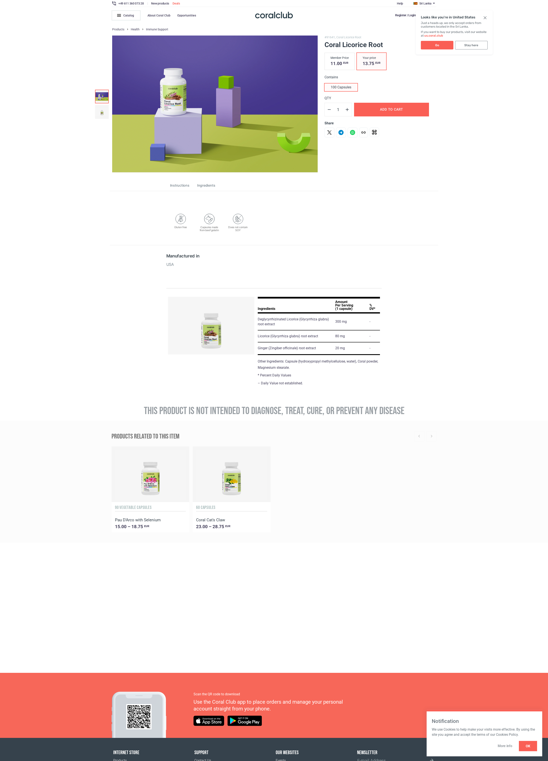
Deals (176, 3)
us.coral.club (433, 35)
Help (400, 3)
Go (437, 45)
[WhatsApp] (352, 132)
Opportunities (186, 15)
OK (528, 746)
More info (505, 746)
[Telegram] (341, 132)
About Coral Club (158, 15)
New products (160, 3)
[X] (329, 132)
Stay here (471, 45)
